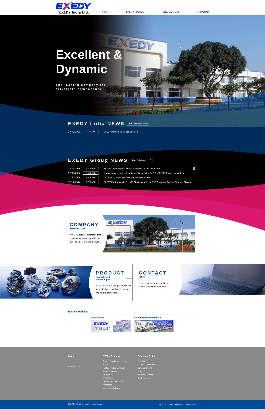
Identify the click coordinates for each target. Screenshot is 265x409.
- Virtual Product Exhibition (114, 368)
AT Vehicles (108, 375)
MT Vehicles (108, 378)
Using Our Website (176, 404)
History (140, 371)
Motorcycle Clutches (111, 388)
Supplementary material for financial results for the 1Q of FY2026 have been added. (144, 173)
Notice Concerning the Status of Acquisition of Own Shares (132, 168)
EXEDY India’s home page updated (121, 132)
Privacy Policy (191, 404)
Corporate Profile (170, 12)
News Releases (135, 123)
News (105, 12)
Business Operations (146, 375)
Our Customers (144, 378)
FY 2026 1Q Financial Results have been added (127, 177)
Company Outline (145, 368)
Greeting (141, 361)
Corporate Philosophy (147, 365)
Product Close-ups (110, 371)
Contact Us (203, 12)
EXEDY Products (135, 12)
